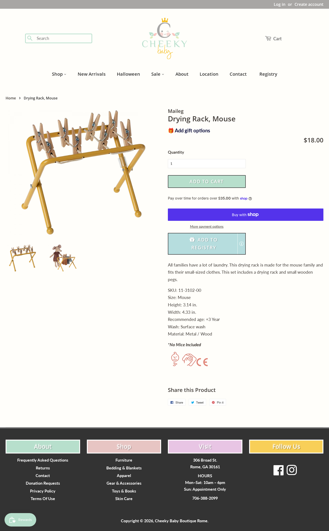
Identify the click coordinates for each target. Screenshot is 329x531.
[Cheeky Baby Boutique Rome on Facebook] (278, 473)
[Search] (30, 38)
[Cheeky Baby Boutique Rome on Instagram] (291, 473)
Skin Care (123, 498)
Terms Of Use (43, 498)
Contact (43, 475)
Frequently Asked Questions (42, 460)
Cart (277, 38)
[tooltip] (241, 243)
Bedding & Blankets (124, 468)
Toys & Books (124, 491)
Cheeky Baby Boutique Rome (181, 520)
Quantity (176, 152)
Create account (309, 4)
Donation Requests (43, 483)
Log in (279, 4)
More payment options (207, 226)
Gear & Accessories (124, 483)
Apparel (124, 475)
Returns (43, 468)
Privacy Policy (43, 491)
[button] (207, 244)
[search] (63, 38)
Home (11, 98)
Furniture (123, 460)
